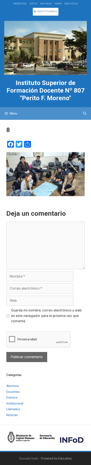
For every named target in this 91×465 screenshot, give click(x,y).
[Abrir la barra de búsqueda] (85, 113)
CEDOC (33, 3)
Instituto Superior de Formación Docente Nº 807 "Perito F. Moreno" (46, 90)
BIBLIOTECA (71, 3)
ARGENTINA (19, 3)
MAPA (58, 3)
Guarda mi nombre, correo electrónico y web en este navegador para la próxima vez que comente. (46, 315)
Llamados (13, 409)
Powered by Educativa (56, 458)
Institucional (14, 403)
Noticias (12, 415)
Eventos (12, 397)
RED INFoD (46, 3)
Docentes (13, 392)
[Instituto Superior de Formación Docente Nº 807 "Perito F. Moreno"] (45, 48)
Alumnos (12, 386)
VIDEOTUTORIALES (46, 11)
